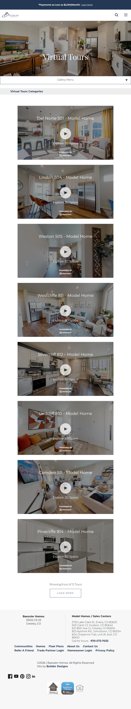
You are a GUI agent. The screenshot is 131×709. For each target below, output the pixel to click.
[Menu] (126, 15)
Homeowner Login (79, 650)
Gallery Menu (65, 80)
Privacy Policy (105, 650)
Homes (40, 646)
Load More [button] (65, 593)
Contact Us (90, 646)
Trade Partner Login (50, 650)
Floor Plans (56, 646)
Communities (23, 646)
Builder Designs (57, 666)
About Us (73, 646)
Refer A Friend (24, 650)
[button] (116, 19)
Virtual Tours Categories (26, 91)
